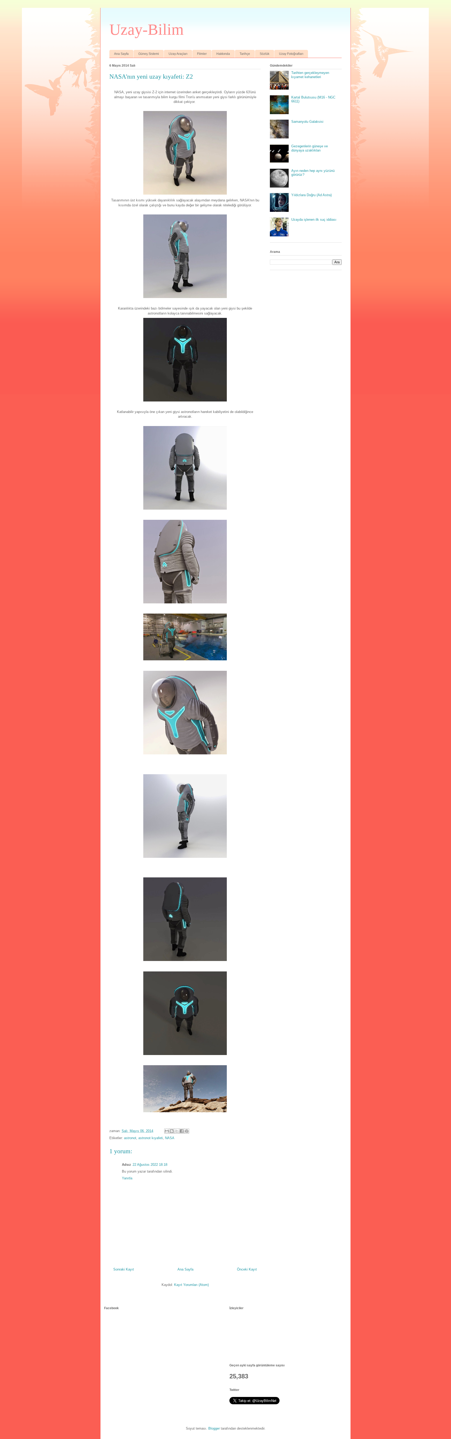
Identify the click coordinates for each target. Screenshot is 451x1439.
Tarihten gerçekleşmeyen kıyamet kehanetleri (310, 75)
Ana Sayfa (121, 54)
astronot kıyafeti (150, 1138)
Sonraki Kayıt (123, 1269)
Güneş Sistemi (148, 54)
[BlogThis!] (171, 1131)
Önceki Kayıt (247, 1269)
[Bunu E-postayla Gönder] (166, 1131)
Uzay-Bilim (146, 29)
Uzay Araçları (178, 54)
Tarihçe (245, 54)
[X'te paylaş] (176, 1131)
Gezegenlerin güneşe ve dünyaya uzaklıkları (309, 148)
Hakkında (223, 54)
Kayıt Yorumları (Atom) (191, 1285)
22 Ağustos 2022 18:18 (150, 1165)
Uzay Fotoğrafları (291, 54)
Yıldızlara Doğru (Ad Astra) (311, 195)
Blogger (214, 1428)
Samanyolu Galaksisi (307, 122)
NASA (169, 1138)
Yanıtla (127, 1178)
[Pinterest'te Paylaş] (186, 1131)
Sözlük (264, 54)
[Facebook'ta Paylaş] (181, 1131)
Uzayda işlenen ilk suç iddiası (313, 220)
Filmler (202, 54)
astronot (130, 1138)
